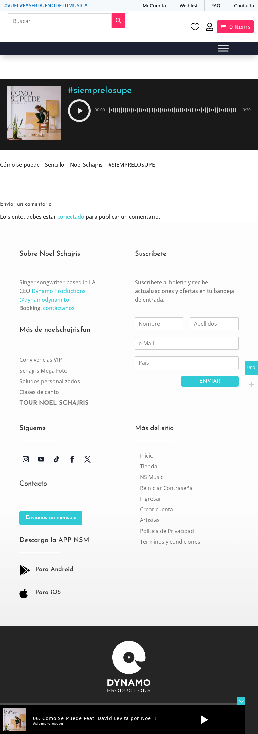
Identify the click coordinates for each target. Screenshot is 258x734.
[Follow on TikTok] (56, 459)
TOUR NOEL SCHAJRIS (54, 403)
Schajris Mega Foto (43, 370)
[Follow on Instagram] (25, 459)
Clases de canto (39, 392)
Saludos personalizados (49, 381)
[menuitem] (147, 455)
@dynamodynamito (44, 299)
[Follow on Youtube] (41, 459)
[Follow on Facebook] (72, 459)
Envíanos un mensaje (51, 517)
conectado (70, 216)
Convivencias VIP (40, 359)
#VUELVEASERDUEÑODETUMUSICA (46, 5)
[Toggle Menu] (223, 48)
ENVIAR (209, 381)
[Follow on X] (87, 459)
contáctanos (59, 308)
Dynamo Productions (59, 291)
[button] (79, 110)
